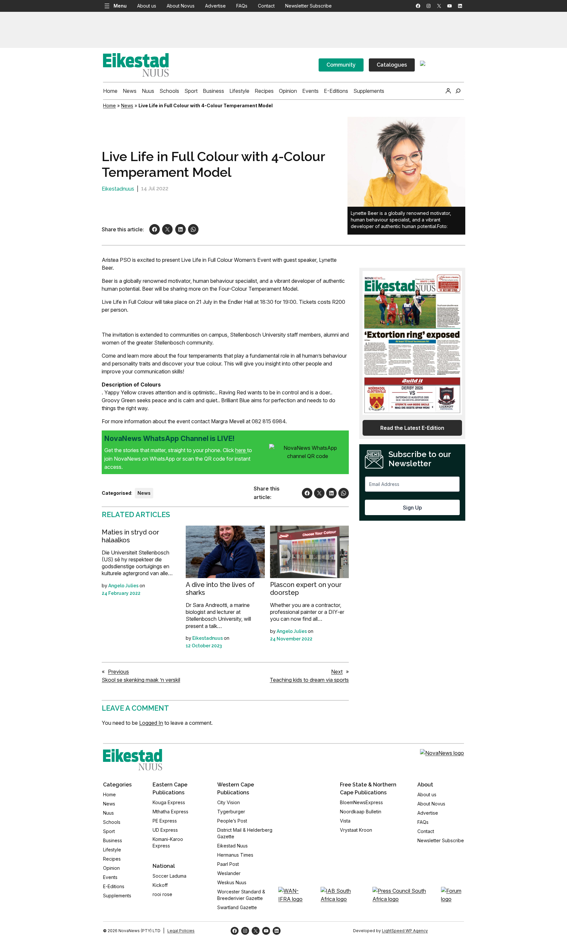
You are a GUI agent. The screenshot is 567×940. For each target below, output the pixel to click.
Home (109, 105)
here (241, 450)
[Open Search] (458, 91)
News (127, 105)
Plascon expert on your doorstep (306, 588)
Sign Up (412, 507)
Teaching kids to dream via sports (309, 680)
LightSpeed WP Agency (405, 930)
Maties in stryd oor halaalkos (130, 536)
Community (341, 65)
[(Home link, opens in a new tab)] (132, 759)
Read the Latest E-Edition (412, 428)
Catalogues (392, 65)
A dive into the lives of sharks (220, 588)
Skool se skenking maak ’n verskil (141, 680)
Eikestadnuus (118, 189)
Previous (118, 671)
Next (337, 671)
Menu (120, 6)
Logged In (151, 723)
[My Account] (448, 91)
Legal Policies (181, 930)
